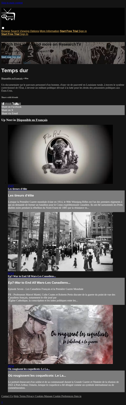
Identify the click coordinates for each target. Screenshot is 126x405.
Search (15, 31)
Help (16, 396)
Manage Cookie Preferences (59, 396)
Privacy (30, 396)
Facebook (6, 103)
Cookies (39, 396)
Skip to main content (12, 2)
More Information (49, 31)
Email (18, 103)
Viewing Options (29, 31)
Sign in (83, 31)
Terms (22, 396)
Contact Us (7, 396)
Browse (6, 31)
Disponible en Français (12, 78)
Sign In (24, 34)
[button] (3, 28)
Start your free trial (11, 56)
